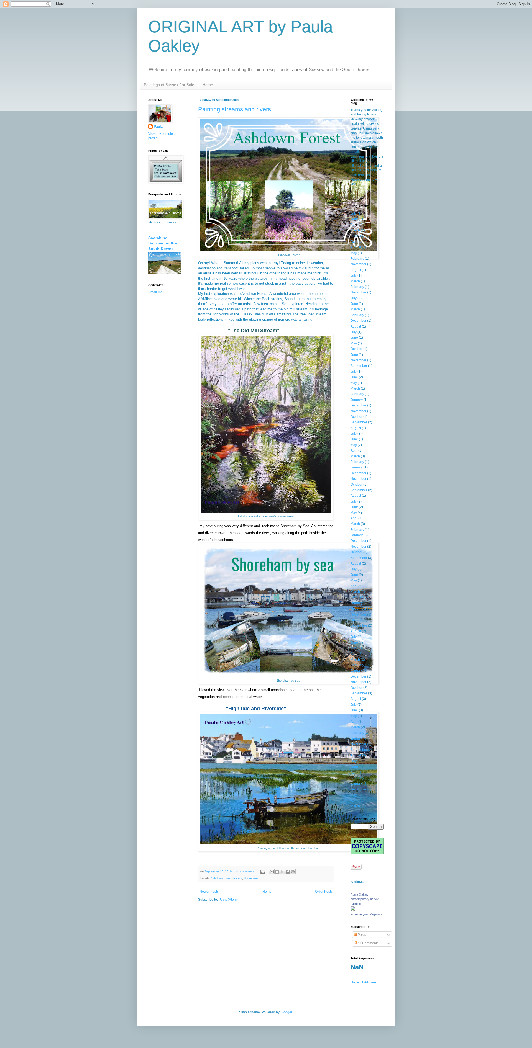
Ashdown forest (221, 878)
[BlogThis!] (277, 871)
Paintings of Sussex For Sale (169, 85)
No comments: (246, 871)
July (354, 213)
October (356, 242)
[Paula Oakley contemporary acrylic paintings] (353, 909)
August (356, 247)
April (354, 225)
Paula (158, 126)
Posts (361, 935)
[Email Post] (262, 871)
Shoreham (251, 878)
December (358, 321)
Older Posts (323, 891)
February (357, 236)
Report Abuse (363, 982)
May (354, 253)
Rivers (237, 878)
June (354, 219)
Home (208, 85)
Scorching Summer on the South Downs (162, 243)
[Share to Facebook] (287, 871)
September (359, 366)
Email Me (155, 292)
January (357, 400)
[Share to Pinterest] (293, 871)
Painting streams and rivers (234, 109)
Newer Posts (209, 891)
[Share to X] (282, 871)
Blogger (286, 1012)
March (355, 230)
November (358, 264)
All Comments (367, 943)
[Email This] (272, 871)
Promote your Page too (366, 914)
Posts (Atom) (228, 900)
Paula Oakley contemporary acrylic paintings (365, 899)
